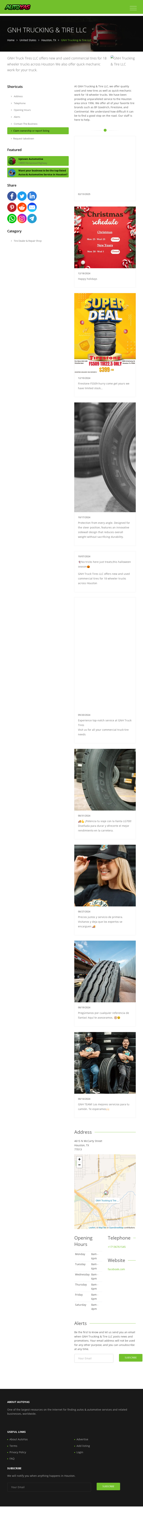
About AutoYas (18, 1439)
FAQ (12, 1458)
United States (28, 40)
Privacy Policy (17, 1452)
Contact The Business (25, 123)
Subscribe (131, 1357)
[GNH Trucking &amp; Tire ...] (106, 1193)
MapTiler (103, 1227)
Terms (13, 1446)
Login (80, 1452)
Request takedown (23, 138)
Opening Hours (22, 110)
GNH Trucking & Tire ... (107, 1200)
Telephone (19, 103)
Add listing (83, 1446)
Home (11, 40)
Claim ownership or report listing (31, 130)
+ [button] (79, 1159)
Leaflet (92, 1227)
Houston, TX (48, 40)
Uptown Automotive (30, 159)
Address (18, 96)
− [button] (79, 1165)
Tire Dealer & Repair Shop (27, 240)
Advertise (82, 1439)
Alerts (16, 117)
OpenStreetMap (116, 1227)
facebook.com (116, 1269)
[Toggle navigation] (133, 8)
